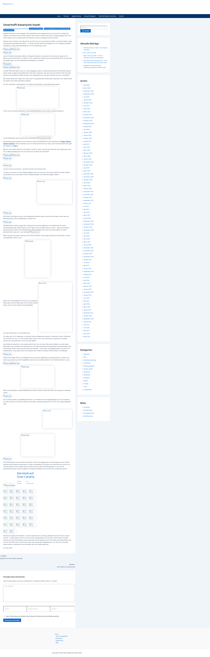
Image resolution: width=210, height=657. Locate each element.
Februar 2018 (88, 188)
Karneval (65, 28)
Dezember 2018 (88, 174)
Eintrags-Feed (88, 410)
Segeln (40, 28)
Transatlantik (88, 389)
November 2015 (89, 251)
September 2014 (89, 271)
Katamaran (87, 372)
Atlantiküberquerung (90, 360)
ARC (85, 357)
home (59, 16)
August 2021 (87, 141)
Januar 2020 (87, 159)
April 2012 (87, 333)
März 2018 (87, 185)
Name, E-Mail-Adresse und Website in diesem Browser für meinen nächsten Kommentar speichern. (32, 616)
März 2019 (87, 171)
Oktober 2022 (88, 120)
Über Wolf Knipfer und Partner (107, 16)
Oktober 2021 (88, 138)
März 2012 (87, 336)
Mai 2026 (86, 85)
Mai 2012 (86, 330)
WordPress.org (88, 416)
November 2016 (89, 224)
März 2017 (87, 215)
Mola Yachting (59, 35)
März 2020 (87, 156)
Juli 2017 (86, 206)
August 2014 (87, 274)
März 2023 (87, 111)
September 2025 (89, 94)
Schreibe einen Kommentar (21, 28)
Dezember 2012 (88, 313)
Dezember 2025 (89, 91)
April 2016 (87, 239)
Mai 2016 (86, 236)
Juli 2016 (86, 233)
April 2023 (87, 109)
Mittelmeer (87, 375)
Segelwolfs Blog (76, 16)
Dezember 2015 (88, 248)
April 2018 (87, 182)
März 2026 (87, 88)
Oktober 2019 (88, 165)
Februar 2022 (88, 132)
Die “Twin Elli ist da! (90, 52)
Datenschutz (59, 640)
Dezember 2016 (88, 221)
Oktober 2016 (88, 227)
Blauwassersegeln (89, 366)
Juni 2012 (87, 327)
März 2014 (87, 283)
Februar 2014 (88, 286)
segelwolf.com (13, 7)
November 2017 (88, 194)
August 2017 (87, 203)
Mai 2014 (86, 280)
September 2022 (89, 123)
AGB (57, 642)
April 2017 (87, 212)
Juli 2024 (86, 97)
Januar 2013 (87, 310)
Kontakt (121, 16)
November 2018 (89, 177)
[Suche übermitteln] (81, 30)
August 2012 (87, 322)
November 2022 (89, 117)
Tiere (85, 386)
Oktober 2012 (88, 316)
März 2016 (87, 242)
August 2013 (87, 295)
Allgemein (87, 354)
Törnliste (66, 16)
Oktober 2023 (88, 103)
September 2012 (89, 319)
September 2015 (89, 256)
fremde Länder (33, 28)
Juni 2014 (87, 277)
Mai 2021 (86, 144)
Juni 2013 (87, 298)
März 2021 (87, 150)
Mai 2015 (86, 265)
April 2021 (87, 147)
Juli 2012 (86, 325)
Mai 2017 (86, 209)
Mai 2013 (86, 301)
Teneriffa (11, 30)
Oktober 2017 (88, 197)
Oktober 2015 (88, 254)
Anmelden (87, 407)
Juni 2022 (87, 129)
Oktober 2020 (88, 153)
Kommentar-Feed (89, 413)
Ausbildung (87, 363)
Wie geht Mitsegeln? (90, 16)
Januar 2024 (87, 100)
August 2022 (88, 126)
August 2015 (87, 259)
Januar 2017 (87, 218)
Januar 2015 (87, 268)
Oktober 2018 (88, 180)
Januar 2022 (87, 135)
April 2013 (87, 304)
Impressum (59, 638)
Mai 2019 (86, 168)
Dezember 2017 (88, 191)
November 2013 (89, 292)
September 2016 (89, 230)
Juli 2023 (86, 106)
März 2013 (87, 307)
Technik (86, 384)
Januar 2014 (87, 289)
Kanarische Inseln (57, 28)
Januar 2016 (87, 245)
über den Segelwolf (62, 636)
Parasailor (87, 378)
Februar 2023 (88, 114)
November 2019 (89, 162)
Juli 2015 (86, 262)
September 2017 (89, 200)
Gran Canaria (48, 28)
